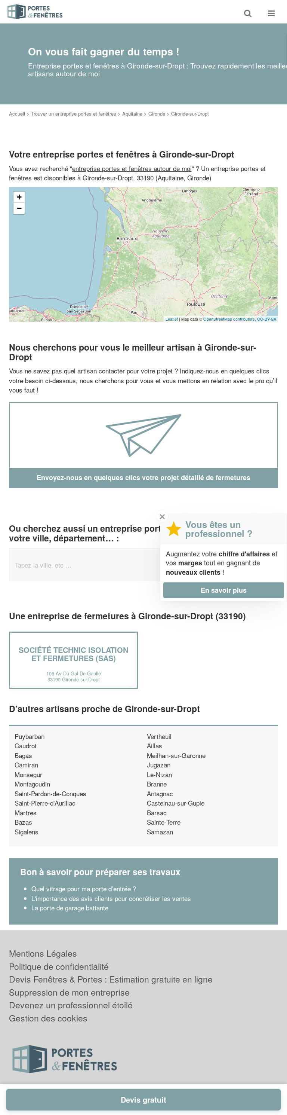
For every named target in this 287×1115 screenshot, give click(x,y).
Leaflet (172, 319)
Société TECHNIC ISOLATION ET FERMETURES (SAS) (73, 653)
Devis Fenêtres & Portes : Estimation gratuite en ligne (111, 979)
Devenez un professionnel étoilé (71, 1005)
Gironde (156, 113)
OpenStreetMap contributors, (230, 319)
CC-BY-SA (266, 319)
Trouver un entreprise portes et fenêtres (73, 113)
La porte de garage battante (69, 907)
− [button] (19, 208)
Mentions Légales (43, 953)
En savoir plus (224, 590)
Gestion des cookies (48, 1018)
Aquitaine (132, 113)
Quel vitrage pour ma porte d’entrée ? (83, 888)
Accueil (17, 113)
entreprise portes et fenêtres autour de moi (132, 168)
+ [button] (19, 197)
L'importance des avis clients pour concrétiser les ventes (111, 898)
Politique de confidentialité (59, 966)
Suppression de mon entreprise (69, 992)
